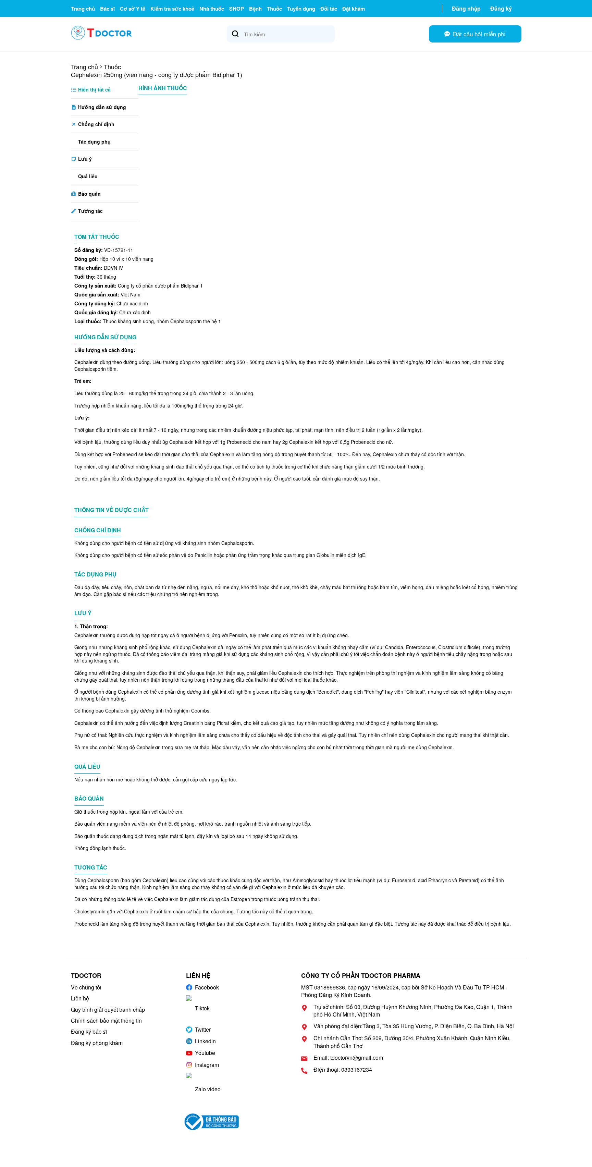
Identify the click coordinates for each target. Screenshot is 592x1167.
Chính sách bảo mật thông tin (106, 1020)
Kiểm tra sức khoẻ (172, 8)
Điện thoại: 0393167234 (342, 1069)
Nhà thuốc (211, 8)
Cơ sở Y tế (132, 8)
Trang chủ (83, 8)
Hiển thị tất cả (94, 89)
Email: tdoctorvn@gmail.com (348, 1057)
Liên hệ (80, 998)
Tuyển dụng (301, 8)
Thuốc (274, 8)
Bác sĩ (107, 8)
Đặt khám (353, 8)
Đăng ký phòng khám (97, 1043)
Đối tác (328, 8)
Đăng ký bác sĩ (89, 1031)
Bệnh (255, 8)
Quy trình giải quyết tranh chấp (108, 1009)
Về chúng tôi (86, 987)
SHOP (236, 8)
